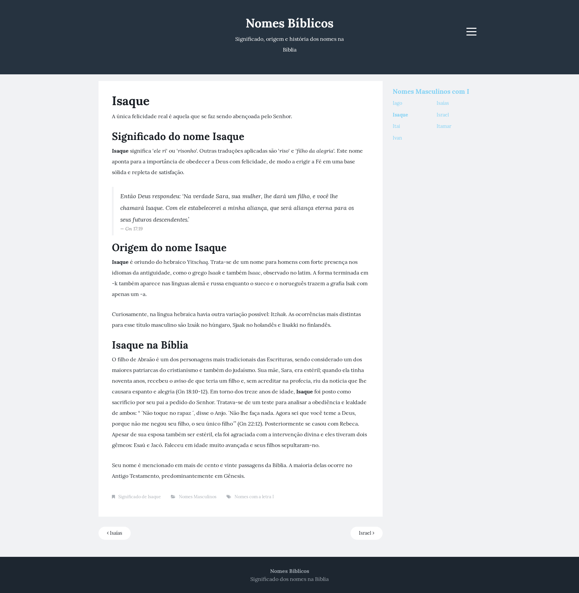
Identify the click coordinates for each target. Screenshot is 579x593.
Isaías (115, 533)
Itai (396, 126)
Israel (366, 533)
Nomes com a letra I (254, 497)
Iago (397, 103)
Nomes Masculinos (197, 497)
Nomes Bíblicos (289, 23)
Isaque (400, 115)
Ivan (397, 138)
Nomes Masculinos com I (431, 91)
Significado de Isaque (139, 497)
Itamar (444, 126)
